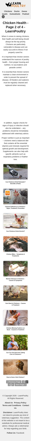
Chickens (8, 11)
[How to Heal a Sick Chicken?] (15, 374)
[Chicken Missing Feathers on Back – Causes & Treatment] (15, 325)
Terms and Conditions (11, 405)
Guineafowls (15, 14)
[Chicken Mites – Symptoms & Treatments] (15, 251)
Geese (24, 11)
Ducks (17, 11)
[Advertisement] (15, 104)
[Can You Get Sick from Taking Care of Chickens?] (15, 350)
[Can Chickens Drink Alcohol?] (15, 228)
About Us (9, 403)
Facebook (20, 433)
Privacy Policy (20, 403)
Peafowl (25, 14)
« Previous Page (13, 382)
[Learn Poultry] (15, 7)
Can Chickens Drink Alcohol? (15, 231)
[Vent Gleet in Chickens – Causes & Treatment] (15, 300)
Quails (4, 14)
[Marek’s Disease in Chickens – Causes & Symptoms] (15, 276)
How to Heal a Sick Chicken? (16, 377)
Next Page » (21, 385)
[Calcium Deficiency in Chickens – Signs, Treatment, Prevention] (15, 204)
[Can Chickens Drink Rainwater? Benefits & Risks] (15, 179)
